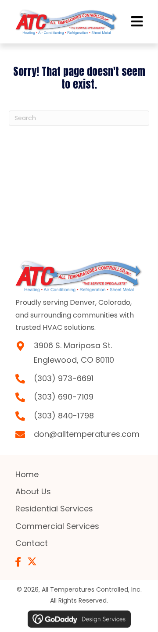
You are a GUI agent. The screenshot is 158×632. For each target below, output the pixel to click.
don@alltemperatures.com (87, 433)
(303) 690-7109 (63, 396)
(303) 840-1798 (64, 415)
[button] (18, 562)
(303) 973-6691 (63, 378)
